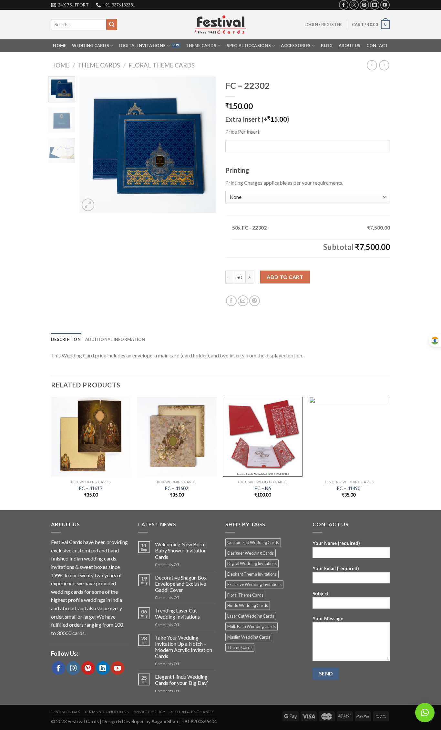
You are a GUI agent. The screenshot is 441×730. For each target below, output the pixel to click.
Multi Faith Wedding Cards (251, 626)
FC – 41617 (90, 488)
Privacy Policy (149, 711)
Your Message (328, 618)
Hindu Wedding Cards (247, 605)
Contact (377, 45)
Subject (321, 593)
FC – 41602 (176, 488)
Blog (327, 45)
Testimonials (65, 711)
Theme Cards (201, 45)
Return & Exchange (191, 711)
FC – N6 (263, 488)
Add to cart (285, 277)
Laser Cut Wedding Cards (250, 616)
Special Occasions (249, 45)
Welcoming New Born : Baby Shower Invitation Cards (181, 550)
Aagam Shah (165, 721)
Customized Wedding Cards (253, 542)
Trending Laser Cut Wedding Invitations (177, 613)
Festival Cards (83, 721)
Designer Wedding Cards (250, 553)
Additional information (115, 339)
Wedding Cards (90, 45)
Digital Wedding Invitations (252, 563)
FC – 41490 (348, 488)
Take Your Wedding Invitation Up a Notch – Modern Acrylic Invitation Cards (183, 646)
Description (66, 339)
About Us (350, 45)
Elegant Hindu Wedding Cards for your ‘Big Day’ (181, 679)
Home (59, 45)
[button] (425, 712)
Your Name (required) (336, 543)
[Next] (205, 144)
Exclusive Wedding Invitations (254, 584)
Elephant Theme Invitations (252, 574)
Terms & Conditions (106, 711)
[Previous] (90, 144)
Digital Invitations (142, 45)
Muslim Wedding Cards (248, 637)
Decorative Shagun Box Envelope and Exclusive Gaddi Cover (181, 583)
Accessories (296, 45)
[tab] (66, 339)
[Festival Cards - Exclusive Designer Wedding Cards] (220, 24)
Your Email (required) (336, 568)
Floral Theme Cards (161, 65)
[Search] (111, 24)
